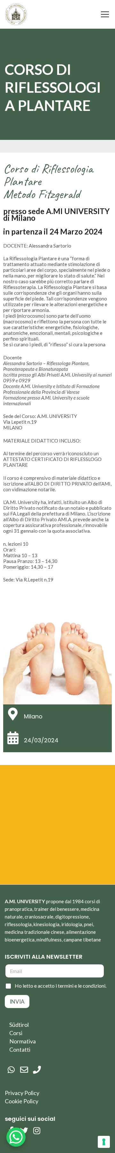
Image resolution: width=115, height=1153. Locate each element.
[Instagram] (36, 1130)
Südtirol (19, 1024)
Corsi (15, 1032)
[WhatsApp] (11, 1069)
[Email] (24, 1069)
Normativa (22, 1041)
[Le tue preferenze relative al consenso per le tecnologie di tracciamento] (104, 1142)
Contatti (19, 1049)
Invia (17, 1001)
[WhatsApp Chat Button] (16, 1137)
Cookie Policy (21, 1101)
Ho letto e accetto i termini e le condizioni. (60, 986)
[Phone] (36, 1069)
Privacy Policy (22, 1092)
